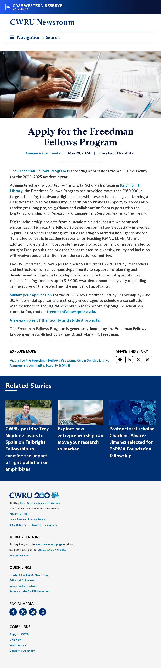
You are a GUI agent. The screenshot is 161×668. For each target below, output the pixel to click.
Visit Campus (17, 645)
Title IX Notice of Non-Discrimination (33, 525)
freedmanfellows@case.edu (71, 311)
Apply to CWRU (19, 634)
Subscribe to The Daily (23, 586)
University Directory (22, 650)
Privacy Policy (36, 519)
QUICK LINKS (20, 568)
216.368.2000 (18, 514)
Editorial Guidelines (21, 580)
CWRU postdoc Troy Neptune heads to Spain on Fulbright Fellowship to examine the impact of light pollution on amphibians (27, 449)
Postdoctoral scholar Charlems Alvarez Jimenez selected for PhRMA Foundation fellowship (131, 442)
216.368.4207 (47, 550)
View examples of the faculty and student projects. (55, 320)
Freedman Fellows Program (41, 171)
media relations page (49, 544)
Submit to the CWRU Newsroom (29, 591)
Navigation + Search (33, 38)
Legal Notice (17, 519)
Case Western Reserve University (40, 503)
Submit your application (31, 295)
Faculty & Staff (58, 365)
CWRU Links (19, 627)
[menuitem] (80, 575)
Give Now (15, 639)
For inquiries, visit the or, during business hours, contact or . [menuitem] (42, 550)
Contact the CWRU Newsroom (28, 575)
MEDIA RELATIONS (24, 537)
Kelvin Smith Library (92, 360)
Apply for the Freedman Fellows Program (42, 360)
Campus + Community (27, 365)
